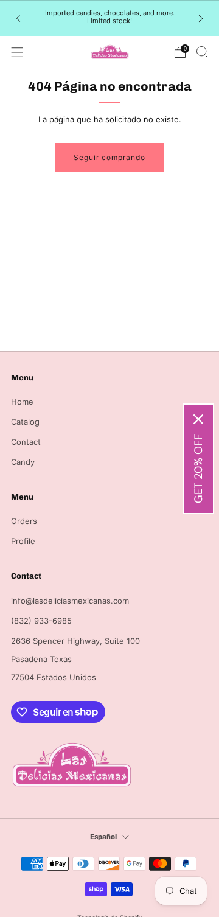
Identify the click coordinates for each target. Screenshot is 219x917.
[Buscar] (202, 52)
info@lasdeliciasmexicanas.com (70, 600)
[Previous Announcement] (18, 18)
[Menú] (17, 52)
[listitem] (109, 18)
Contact (26, 442)
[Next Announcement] (200, 18)
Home (22, 401)
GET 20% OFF (198, 468)
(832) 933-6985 (41, 621)
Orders (24, 521)
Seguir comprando (109, 157)
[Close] (198, 419)
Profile (23, 541)
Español (103, 836)
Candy (23, 462)
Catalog (25, 422)
